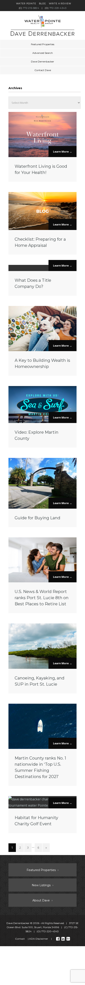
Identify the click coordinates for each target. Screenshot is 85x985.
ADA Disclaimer (38, 938)
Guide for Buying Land (37, 517)
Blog (42, 3)
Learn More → (62, 151)
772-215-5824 (31, 8)
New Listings (41, 885)
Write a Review (60, 3)
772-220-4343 (58, 8)
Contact (20, 938)
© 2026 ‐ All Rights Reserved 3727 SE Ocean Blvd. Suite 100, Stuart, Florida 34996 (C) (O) (42, 927)
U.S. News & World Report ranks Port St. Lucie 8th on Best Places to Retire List (41, 597)
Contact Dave (42, 70)
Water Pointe (26, 3)
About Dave (41, 900)
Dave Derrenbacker (42, 61)
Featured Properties (42, 44)
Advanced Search (42, 52)
